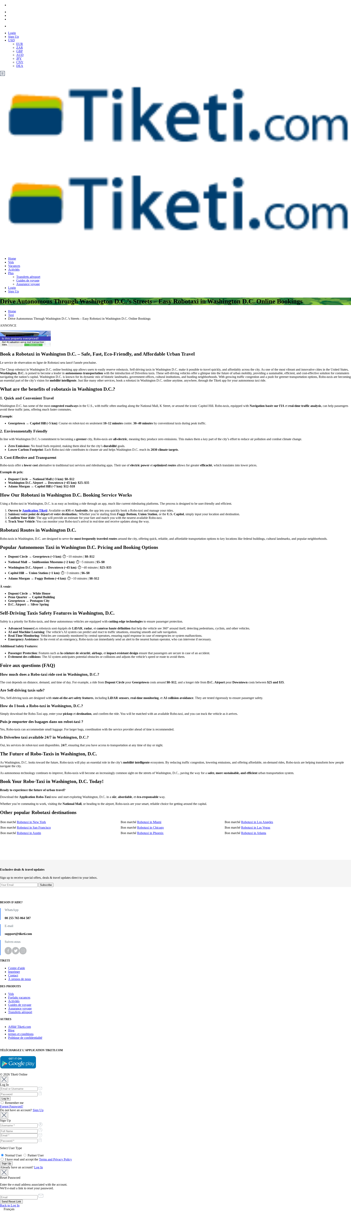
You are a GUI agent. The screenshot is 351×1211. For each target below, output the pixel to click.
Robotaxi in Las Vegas (255, 827)
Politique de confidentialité (25, 1037)
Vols (11, 262)
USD (11, 40)
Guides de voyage (27, 280)
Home (12, 258)
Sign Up (13, 36)
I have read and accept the (38, 1159)
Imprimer (14, 971)
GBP (19, 51)
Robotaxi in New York (31, 822)
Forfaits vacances (19, 997)
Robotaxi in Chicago (150, 827)
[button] (175, 1209)
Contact (13, 975)
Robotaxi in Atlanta (253, 833)
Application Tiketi (34, 510)
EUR (19, 44)
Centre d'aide (16, 968)
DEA (19, 66)
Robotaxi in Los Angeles (257, 822)
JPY (19, 58)
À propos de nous (19, 979)
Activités (14, 269)
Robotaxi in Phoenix (150, 833)
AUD (20, 55)
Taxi (11, 315)
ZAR (19, 47)
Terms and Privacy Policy (55, 1159)
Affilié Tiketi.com (19, 1026)
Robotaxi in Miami (149, 822)
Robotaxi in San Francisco (34, 827)
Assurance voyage (28, 284)
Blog (11, 1030)
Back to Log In (10, 1205)
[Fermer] (4, 1079)
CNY (19, 62)
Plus (11, 273)
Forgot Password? (11, 1106)
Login (12, 33)
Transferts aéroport (28, 277)
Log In (38, 1167)
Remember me (14, 1103)
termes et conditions (21, 1034)
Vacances (14, 266)
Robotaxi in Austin (29, 833)
